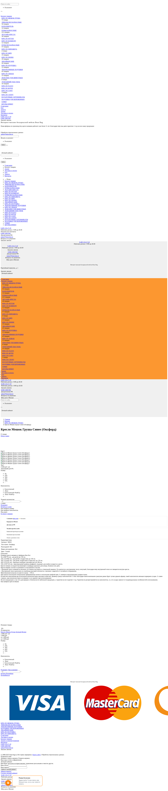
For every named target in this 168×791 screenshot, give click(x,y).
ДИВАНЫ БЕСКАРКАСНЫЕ (12, 22)
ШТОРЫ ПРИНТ (7, 104)
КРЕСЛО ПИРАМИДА (9, 49)
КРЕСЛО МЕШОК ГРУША (11, 18)
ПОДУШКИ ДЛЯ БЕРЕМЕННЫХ (13, 99)
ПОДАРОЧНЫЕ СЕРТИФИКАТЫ (13, 97)
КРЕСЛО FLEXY (7, 86)
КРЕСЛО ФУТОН (8, 38)
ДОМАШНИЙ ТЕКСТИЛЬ (11, 82)
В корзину (4, 505)
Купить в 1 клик (6, 507)
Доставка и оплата (7, 113)
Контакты (4, 115)
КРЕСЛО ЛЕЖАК (8, 74)
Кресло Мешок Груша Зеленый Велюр (13, 632)
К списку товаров (7, 514)
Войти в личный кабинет (9, 769)
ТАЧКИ (4, 102)
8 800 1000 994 (5, 118)
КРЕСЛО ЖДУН (7, 88)
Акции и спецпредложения (10, 741)
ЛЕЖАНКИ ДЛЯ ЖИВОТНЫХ (12, 78)
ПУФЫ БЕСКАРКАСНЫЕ (10, 45)
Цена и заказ (5, 436)
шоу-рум (15, 518)
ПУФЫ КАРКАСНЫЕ (9, 30)
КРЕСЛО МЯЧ (7, 53)
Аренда (3, 109)
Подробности (5, 675)
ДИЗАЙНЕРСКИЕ (8, 61)
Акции (3, 111)
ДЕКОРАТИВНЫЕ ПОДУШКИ (12, 69)
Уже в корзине (13, 670)
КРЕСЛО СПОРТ (7, 95)
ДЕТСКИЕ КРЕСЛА (8, 34)
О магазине (4, 106)
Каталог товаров (6, 16)
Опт (2, 108)
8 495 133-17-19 (6, 116)
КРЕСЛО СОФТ (7, 90)
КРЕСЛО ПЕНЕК (8, 57)
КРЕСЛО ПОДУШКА (9, 65)
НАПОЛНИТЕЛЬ (7, 26)
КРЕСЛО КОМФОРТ (9, 41)
